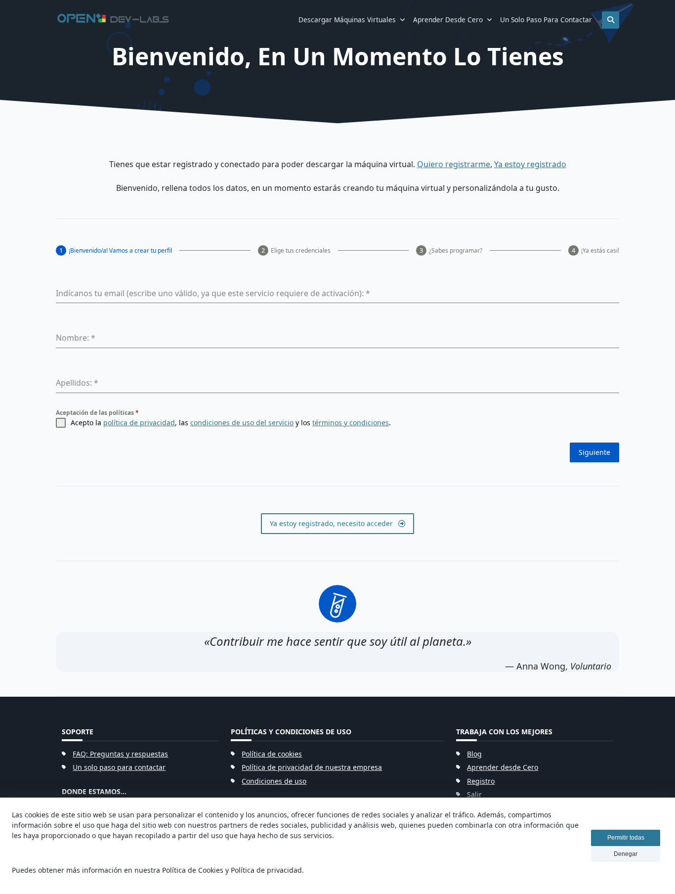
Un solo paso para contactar (546, 19)
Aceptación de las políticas (97, 412)
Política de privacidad (266, 870)
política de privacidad (139, 422)
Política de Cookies (192, 870)
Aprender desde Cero (448, 19)
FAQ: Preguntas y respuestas (120, 754)
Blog (474, 754)
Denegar (625, 853)
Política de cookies (272, 754)
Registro (481, 781)
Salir (474, 794)
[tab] (114, 251)
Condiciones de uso (274, 781)
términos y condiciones (350, 422)
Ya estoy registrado (530, 164)
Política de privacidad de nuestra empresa (312, 767)
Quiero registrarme (453, 164)
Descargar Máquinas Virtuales (347, 19)
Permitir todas (625, 837)
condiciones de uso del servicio (242, 422)
